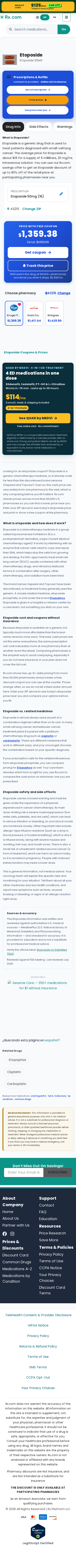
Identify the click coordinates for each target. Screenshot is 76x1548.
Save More (48, 1239)
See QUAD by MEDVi (35, 418)
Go (64, 29)
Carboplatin (16, 1084)
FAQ (42, 1211)
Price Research (52, 1233)
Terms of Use (51, 1260)
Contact (46, 1205)
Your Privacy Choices (38, 1388)
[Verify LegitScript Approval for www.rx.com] (38, 1531)
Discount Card (15, 1255)
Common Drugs (16, 1261)
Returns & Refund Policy (38, 1346)
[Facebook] (4, 1234)
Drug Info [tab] (13, 126)
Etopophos (57, 598)
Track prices (36, 99)
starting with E (38, 1095)
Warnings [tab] (65, 126)
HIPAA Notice (38, 1325)
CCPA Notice (50, 1267)
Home (7, 1211)
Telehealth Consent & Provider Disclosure (38, 1315)
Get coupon (35, 252)
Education (48, 1218)
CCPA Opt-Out (38, 1377)
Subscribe (57, 1172)
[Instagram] (12, 1234)
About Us (10, 1218)
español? (52, 1040)
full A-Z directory (57, 1095)
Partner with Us (16, 1225)
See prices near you (36, 110)
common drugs (23, 1099)
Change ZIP (31, 209)
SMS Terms (38, 1367)
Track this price (39, 265)
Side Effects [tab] (38, 126)
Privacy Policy (51, 1254)
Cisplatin (14, 1072)
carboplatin (11, 740)
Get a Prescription (36, 89)
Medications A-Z (17, 1268)
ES (54, 17)
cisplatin (47, 736)
